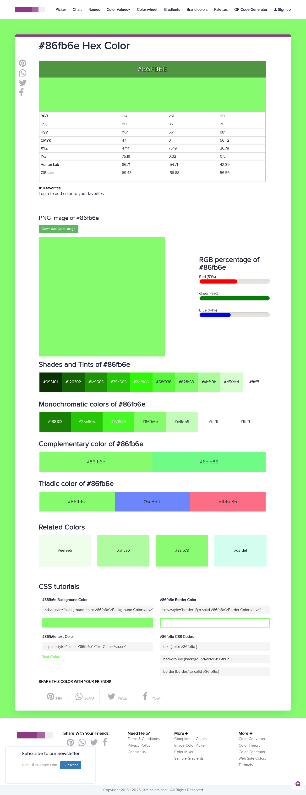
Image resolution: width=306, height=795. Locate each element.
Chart (77, 9)
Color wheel (147, 9)
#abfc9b (209, 382)
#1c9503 (96, 382)
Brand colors (197, 9)
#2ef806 (141, 382)
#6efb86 (209, 462)
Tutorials (246, 764)
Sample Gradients (189, 758)
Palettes (221, 9)
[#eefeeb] (67, 536)
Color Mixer (183, 752)
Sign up (284, 9)
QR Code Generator (250, 9)
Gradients (172, 9)
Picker (61, 9)
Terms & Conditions (144, 738)
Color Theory (249, 745)
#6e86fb (152, 502)
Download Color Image (58, 229)
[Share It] (21, 94)
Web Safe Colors (252, 758)
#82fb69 (186, 382)
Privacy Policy (139, 745)
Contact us (137, 752)
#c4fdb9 (182, 421)
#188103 (55, 421)
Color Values (117, 9)
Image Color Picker (190, 745)
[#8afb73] (184, 536)
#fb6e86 (228, 502)
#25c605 (118, 382)
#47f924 (118, 421)
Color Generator (252, 752)
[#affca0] (126, 536)
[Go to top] (298, 783)
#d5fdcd (231, 382)
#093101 (50, 382)
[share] (22, 74)
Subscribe (70, 765)
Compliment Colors (190, 738)
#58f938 (163, 382)
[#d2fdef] (243, 536)
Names (94, 9)
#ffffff (254, 382)
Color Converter (252, 738)
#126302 (73, 382)
